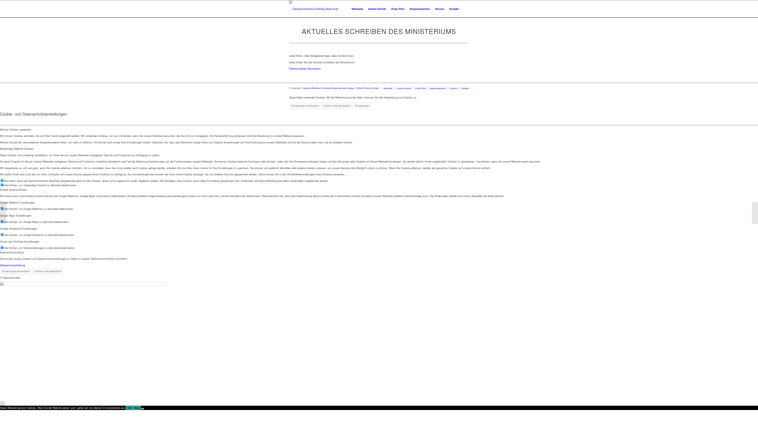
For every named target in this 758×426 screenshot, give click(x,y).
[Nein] (142, 408)
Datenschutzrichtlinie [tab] (12, 252)
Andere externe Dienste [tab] (13, 190)
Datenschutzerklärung (12, 265)
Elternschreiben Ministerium (305, 68)
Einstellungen (362, 105)
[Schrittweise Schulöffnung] (755, 213)
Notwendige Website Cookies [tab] (16, 148)
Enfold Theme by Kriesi (368, 88)
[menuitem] (357, 9)
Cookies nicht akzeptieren (337, 105)
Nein (136, 407)
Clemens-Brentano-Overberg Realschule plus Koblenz (329, 88)
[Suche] (465, 9)
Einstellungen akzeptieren (305, 105)
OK (129, 407)
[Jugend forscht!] (3, 213)
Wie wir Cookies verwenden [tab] (15, 129)
